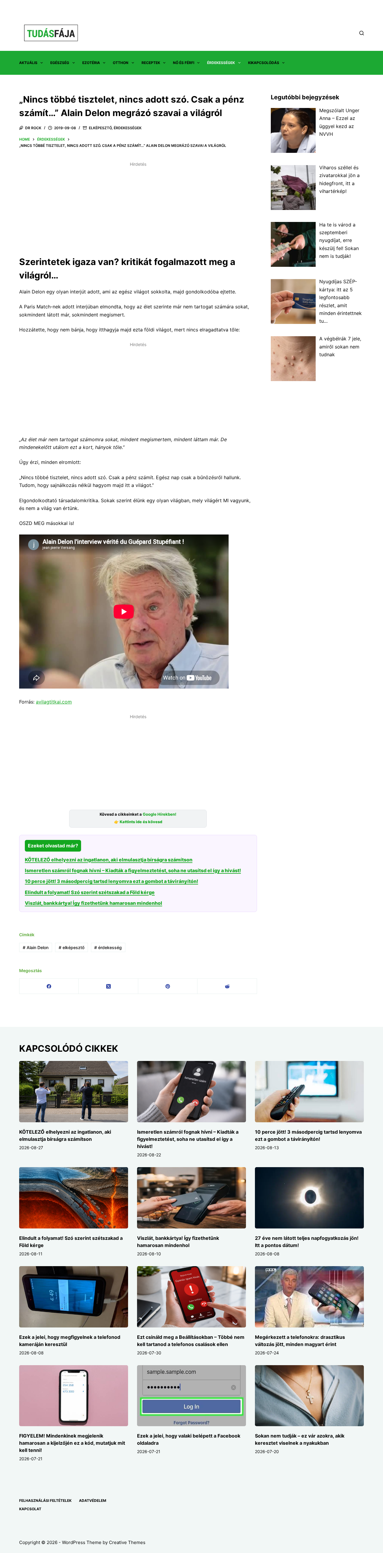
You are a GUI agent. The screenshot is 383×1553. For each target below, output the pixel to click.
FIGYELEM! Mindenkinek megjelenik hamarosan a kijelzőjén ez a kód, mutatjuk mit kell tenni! (72, 1443)
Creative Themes (127, 1542)
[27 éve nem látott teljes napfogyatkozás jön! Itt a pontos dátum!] (309, 1197)
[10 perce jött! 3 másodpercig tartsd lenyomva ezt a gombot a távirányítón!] (309, 1091)
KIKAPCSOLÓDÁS (263, 62)
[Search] (361, 33)
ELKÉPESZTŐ (100, 128)
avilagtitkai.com (54, 702)
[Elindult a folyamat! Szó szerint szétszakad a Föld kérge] (73, 1197)
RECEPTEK (151, 62)
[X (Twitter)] (108, 986)
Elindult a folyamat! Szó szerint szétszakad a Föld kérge (90, 892)
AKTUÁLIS (28, 62)
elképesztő (71, 947)
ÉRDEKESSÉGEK (221, 62)
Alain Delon (35, 947)
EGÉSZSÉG (59, 62)
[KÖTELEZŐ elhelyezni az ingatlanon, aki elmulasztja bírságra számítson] (73, 1091)
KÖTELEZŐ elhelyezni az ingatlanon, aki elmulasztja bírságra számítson (108, 860)
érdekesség (108, 947)
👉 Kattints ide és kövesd (138, 822)
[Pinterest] (167, 986)
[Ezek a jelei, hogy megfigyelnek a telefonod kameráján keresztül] (73, 1296)
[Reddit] (227, 986)
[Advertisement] (138, 211)
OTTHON (120, 62)
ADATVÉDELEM (92, 1500)
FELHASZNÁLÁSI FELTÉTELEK (45, 1500)
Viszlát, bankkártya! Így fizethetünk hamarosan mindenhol (93, 903)
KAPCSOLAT (30, 1509)
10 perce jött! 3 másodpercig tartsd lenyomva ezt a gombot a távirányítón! (111, 881)
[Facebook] (49, 986)
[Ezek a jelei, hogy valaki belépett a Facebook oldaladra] (191, 1395)
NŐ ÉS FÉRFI (183, 62)
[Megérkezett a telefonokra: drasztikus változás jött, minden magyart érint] (309, 1296)
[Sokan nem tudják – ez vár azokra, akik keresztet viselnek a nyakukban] (309, 1395)
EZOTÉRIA (91, 62)
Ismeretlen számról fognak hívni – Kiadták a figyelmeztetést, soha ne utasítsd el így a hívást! (133, 870)
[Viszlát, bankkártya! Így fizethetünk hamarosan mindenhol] (191, 1197)
